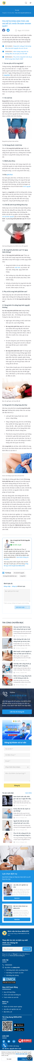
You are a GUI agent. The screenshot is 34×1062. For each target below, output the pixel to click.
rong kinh (7, 75)
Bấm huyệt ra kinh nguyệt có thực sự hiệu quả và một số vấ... (22, 654)
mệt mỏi (17, 267)
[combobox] (17, 767)
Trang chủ (4, 12)
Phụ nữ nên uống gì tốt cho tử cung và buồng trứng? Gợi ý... (22, 835)
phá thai (10, 175)
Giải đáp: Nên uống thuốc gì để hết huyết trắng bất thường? (22, 666)
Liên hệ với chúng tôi (17, 712)
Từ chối (9, 1059)
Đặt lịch (17, 898)
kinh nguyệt (26, 186)
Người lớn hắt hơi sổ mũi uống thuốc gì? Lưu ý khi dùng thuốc (21, 823)
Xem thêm (28, 793)
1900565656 (8, 965)
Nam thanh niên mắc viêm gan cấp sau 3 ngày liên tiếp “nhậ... (22, 799)
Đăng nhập (7, 586)
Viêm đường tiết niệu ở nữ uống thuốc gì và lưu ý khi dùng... (22, 641)
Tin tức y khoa (11, 12)
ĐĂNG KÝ (27, 949)
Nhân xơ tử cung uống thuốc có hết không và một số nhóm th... (22, 678)
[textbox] (17, 767)
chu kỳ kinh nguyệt (8, 216)
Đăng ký (14, 586)
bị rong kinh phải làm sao (10, 576)
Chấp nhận (25, 1059)
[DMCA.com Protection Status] (9, 980)
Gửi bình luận (20, 607)
